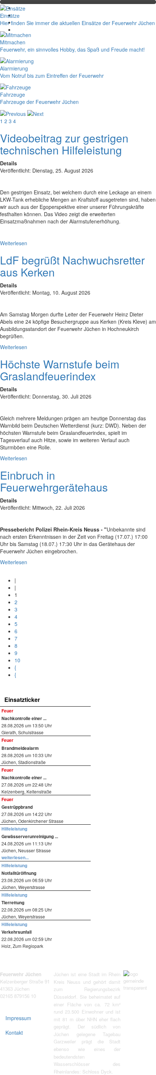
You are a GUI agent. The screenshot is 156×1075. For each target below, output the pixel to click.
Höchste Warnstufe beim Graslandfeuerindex (59, 370)
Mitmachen (12, 42)
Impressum (18, 1018)
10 (17, 660)
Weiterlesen (13, 243)
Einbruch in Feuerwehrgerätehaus (54, 481)
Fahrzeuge (12, 94)
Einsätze (10, 15)
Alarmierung (14, 68)
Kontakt (14, 1032)
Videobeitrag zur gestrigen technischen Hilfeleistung (64, 144)
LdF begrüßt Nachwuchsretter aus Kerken (72, 266)
